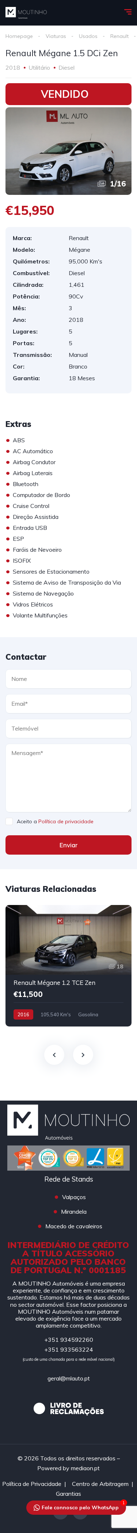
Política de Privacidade (31, 1483)
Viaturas (56, 36)
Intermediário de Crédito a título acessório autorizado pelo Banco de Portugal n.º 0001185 (68, 1257)
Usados (88, 36)
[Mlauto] (26, 13)
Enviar (69, 845)
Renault (119, 36)
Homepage (19, 36)
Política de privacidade (66, 821)
